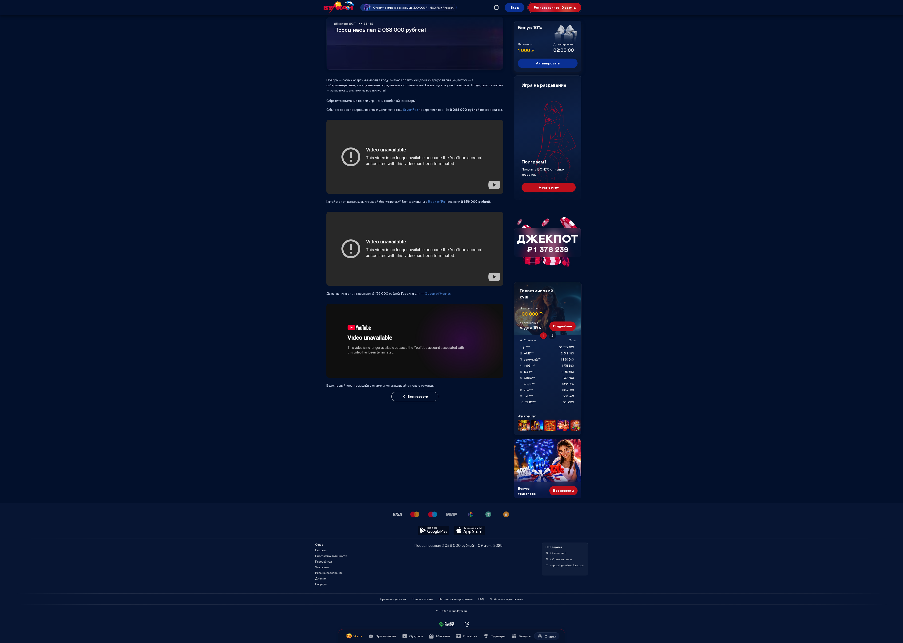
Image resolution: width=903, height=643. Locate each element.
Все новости (418, 396)
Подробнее (562, 326)
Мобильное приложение (506, 599)
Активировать (548, 63)
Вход (515, 7)
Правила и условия (393, 599)
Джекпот (321, 578)
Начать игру (549, 187)
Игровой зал (323, 561)
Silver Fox (410, 109)
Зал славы (322, 567)
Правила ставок (422, 599)
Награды (321, 584)
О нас (319, 544)
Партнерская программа (456, 599)
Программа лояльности (331, 556)
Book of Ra (436, 201)
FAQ (481, 599)
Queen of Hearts (438, 293)
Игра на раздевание (329, 573)
